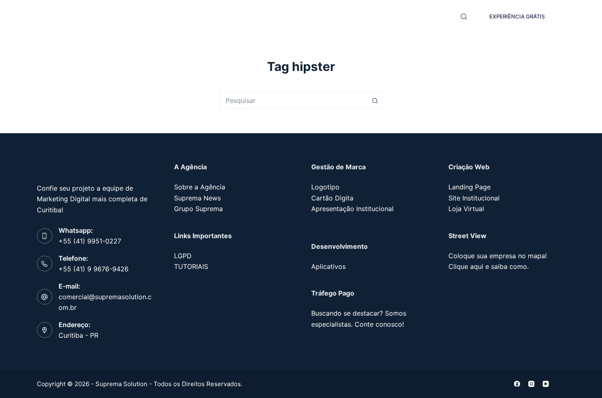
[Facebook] (517, 384)
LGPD (183, 256)
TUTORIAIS (191, 266)
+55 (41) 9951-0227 (90, 241)
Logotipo (325, 187)
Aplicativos (328, 266)
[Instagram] (531, 384)
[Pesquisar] (464, 17)
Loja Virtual (466, 209)
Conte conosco (378, 324)
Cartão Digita (332, 198)
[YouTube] (546, 384)
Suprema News (197, 198)
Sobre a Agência (199, 187)
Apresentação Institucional (352, 209)
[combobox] (293, 100)
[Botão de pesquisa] (374, 100)
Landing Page (469, 187)
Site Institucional (474, 198)
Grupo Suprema (198, 209)
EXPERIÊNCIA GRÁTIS (517, 16)
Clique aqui (465, 266)
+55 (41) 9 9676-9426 (94, 269)
